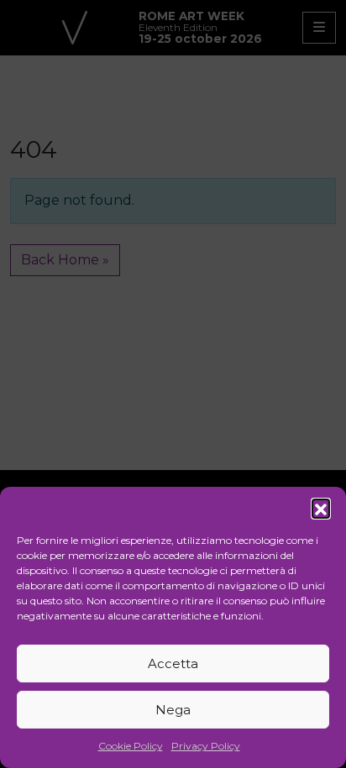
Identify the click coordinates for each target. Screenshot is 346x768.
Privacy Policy (205, 745)
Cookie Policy (130, 745)
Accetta (173, 663)
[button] (320, 507)
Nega (173, 710)
